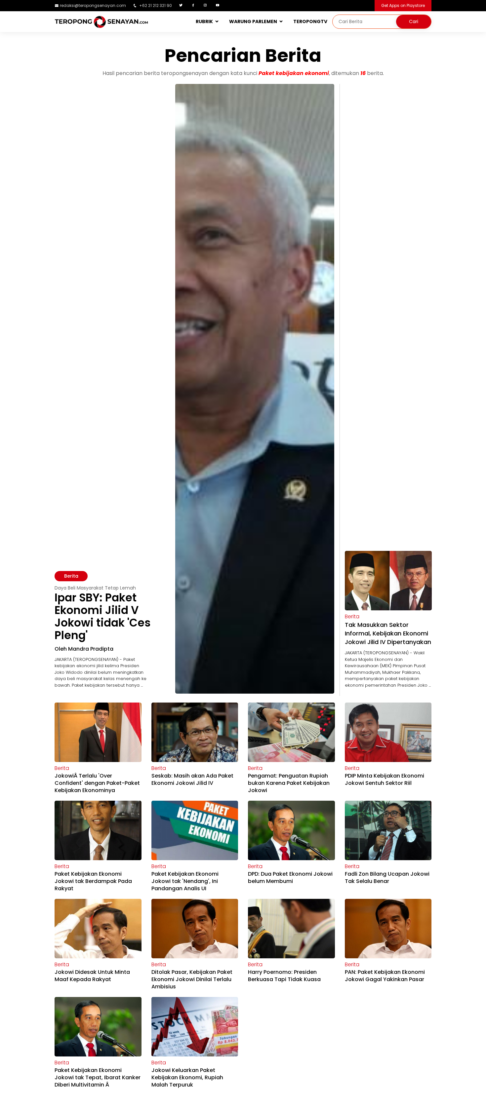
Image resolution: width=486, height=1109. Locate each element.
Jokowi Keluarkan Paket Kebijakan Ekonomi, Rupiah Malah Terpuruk (187, 1077)
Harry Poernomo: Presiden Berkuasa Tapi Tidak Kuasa (284, 975)
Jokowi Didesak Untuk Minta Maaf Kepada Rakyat (92, 975)
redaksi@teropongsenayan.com (93, 5)
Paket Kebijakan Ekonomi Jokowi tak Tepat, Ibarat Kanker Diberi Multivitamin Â (98, 1077)
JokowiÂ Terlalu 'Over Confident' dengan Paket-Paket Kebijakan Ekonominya (97, 783)
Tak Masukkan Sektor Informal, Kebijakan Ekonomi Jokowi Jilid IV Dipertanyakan (388, 633)
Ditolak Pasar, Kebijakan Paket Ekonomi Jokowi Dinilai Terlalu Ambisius (191, 979)
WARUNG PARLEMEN (253, 21)
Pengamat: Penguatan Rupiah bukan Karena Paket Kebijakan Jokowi (289, 783)
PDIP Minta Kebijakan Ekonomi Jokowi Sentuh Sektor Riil (384, 779)
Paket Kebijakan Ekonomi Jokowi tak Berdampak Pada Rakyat (93, 881)
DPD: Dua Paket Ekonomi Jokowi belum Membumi (290, 877)
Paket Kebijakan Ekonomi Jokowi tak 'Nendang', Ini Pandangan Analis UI (185, 881)
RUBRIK (204, 21)
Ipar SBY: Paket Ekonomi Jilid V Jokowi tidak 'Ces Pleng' (103, 616)
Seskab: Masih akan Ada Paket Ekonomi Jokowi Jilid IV (192, 779)
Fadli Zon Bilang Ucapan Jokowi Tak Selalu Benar (387, 877)
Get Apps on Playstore (403, 5)
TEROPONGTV (310, 21)
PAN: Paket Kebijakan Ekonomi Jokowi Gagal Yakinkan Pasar (385, 975)
